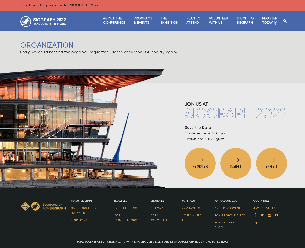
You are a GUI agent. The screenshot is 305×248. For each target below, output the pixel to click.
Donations (78, 220)
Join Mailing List (191, 218)
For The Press (125, 208)
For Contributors (125, 218)
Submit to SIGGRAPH (245, 20)
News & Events (263, 208)
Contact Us (191, 208)
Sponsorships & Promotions (83, 210)
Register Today (269, 20)
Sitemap (157, 208)
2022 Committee (159, 218)
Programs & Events (143, 20)
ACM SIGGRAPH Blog (225, 225)
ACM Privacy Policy (230, 215)
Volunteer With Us (218, 20)
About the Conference (114, 20)
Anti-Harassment (227, 208)
